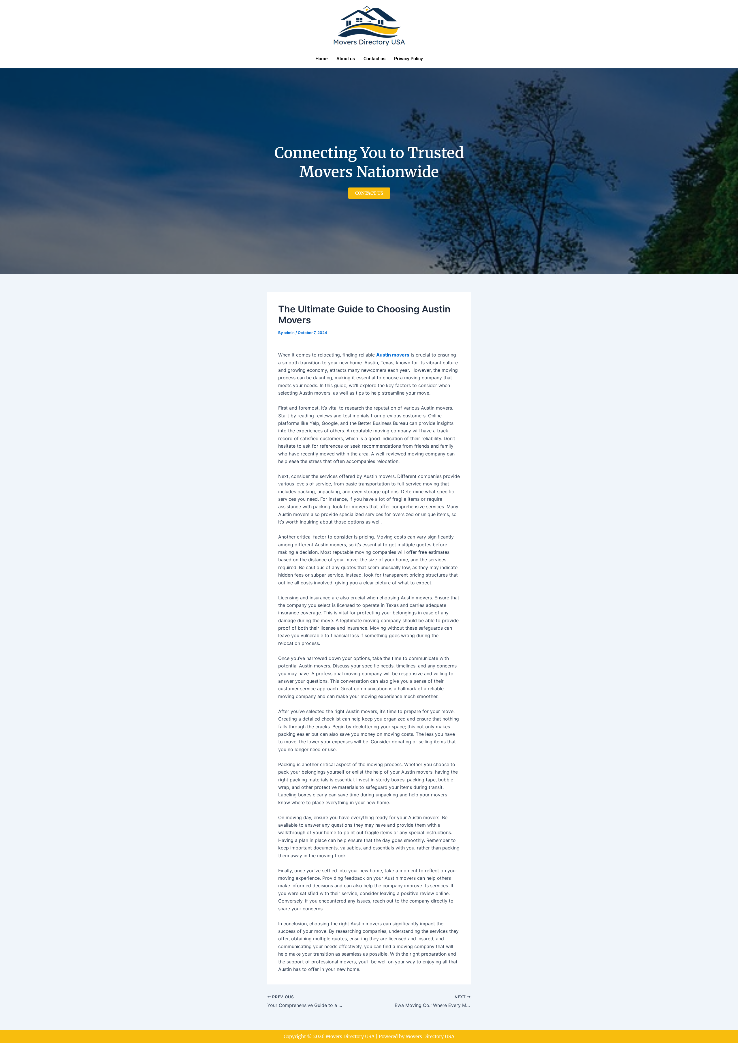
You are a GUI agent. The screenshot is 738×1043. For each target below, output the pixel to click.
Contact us (374, 58)
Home (321, 58)
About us (345, 58)
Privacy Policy (408, 58)
